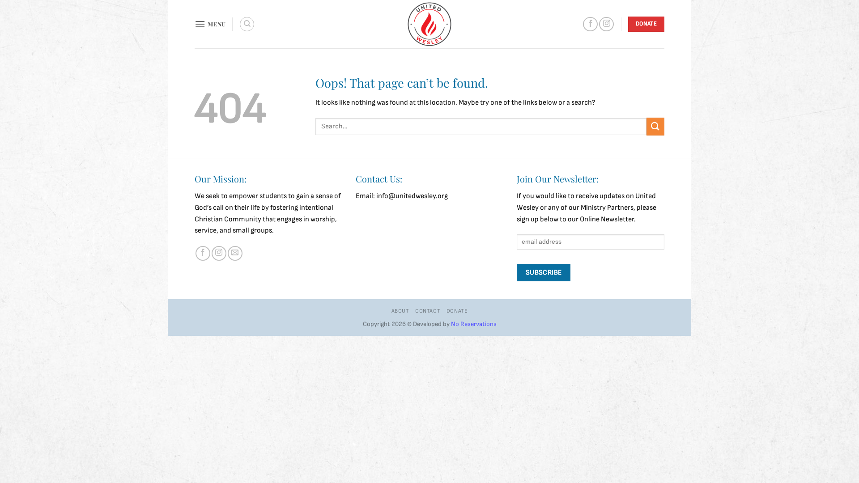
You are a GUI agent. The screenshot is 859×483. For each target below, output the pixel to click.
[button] (210, 24)
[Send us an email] (235, 253)
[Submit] (655, 126)
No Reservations (474, 324)
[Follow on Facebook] (590, 24)
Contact (427, 311)
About (400, 311)
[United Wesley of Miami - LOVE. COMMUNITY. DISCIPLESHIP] (429, 24)
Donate (457, 311)
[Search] (247, 24)
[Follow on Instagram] (606, 24)
